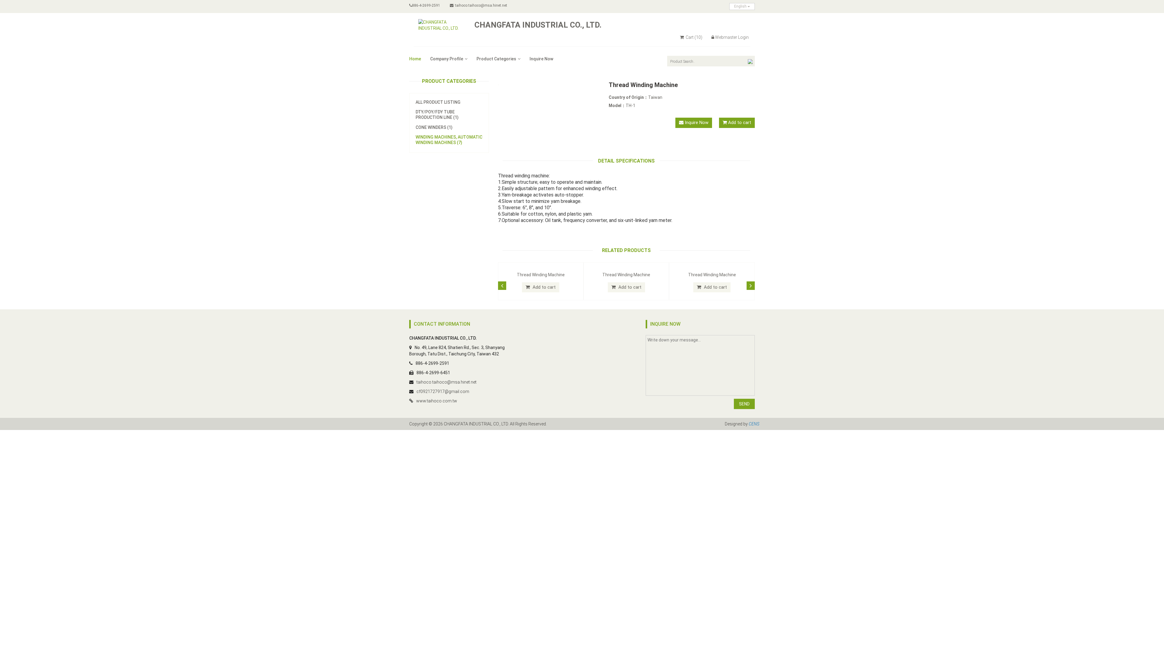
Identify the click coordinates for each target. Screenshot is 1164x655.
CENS (754, 424)
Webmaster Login (732, 37)
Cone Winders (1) (434, 127)
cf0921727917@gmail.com (442, 391)
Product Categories (496, 58)
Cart (693, 37)
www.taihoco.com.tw (436, 400)
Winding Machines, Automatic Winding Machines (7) (449, 140)
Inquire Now (541, 58)
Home (415, 58)
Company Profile (446, 58)
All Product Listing (438, 102)
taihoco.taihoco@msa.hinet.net (481, 5)
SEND (744, 403)
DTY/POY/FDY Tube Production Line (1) (437, 114)
